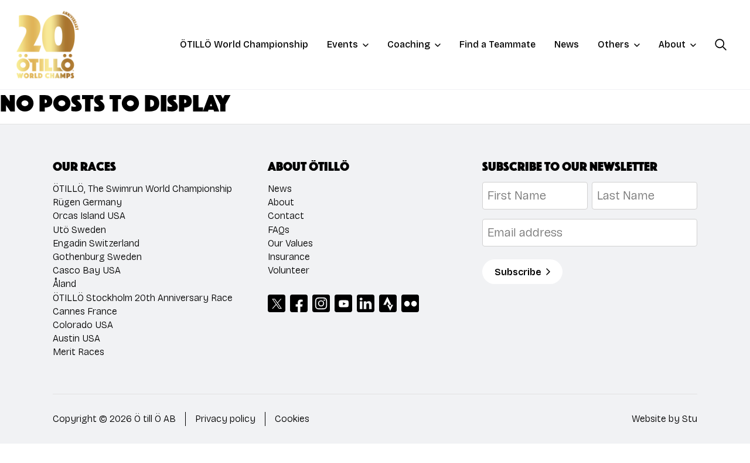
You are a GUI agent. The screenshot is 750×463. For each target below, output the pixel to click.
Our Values (290, 243)
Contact (286, 215)
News (566, 44)
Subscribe (518, 272)
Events (342, 44)
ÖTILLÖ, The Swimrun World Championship (142, 188)
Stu (689, 418)
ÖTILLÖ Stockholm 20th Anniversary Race (143, 297)
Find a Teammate (497, 44)
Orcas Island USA (89, 215)
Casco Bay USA (87, 270)
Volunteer (288, 270)
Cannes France (85, 311)
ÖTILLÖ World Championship (244, 44)
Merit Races (78, 351)
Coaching (408, 44)
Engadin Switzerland (96, 243)
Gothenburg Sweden (97, 256)
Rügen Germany (87, 202)
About (672, 44)
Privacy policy (225, 418)
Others (613, 44)
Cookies (292, 418)
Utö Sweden (79, 229)
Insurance (289, 256)
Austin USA (76, 338)
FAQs (278, 229)
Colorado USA (83, 324)
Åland (64, 283)
